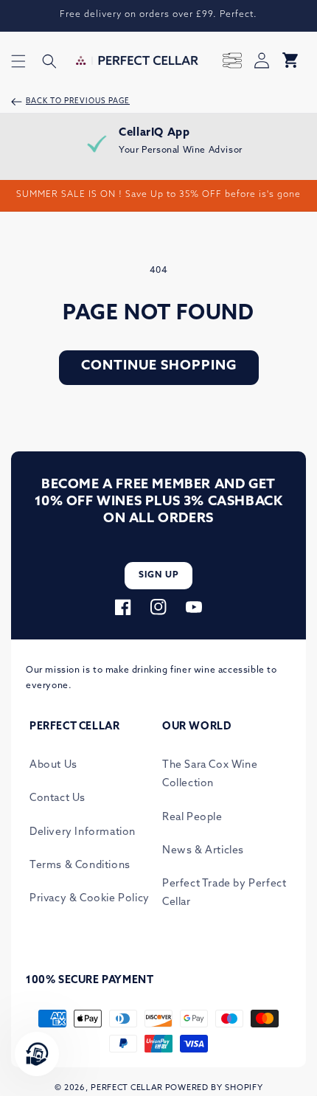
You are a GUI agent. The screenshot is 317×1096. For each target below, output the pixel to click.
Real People (192, 817)
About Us (53, 765)
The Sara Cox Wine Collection (209, 774)
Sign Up (159, 575)
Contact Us (57, 798)
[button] (18, 61)
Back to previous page (78, 101)
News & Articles (203, 850)
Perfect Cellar (127, 1088)
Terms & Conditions (79, 865)
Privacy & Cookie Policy (89, 898)
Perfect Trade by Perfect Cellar (224, 893)
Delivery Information (82, 832)
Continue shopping (159, 366)
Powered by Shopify (214, 1088)
